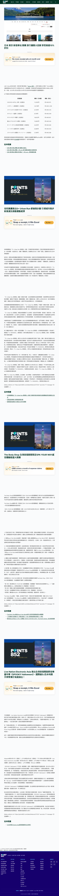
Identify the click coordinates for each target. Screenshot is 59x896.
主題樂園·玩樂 (23, 878)
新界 (21, 867)
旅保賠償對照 (3, 871)
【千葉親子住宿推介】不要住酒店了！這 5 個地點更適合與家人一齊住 (25, 616)
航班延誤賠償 (3, 863)
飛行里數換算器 (4, 861)
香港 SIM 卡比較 (26, 890)
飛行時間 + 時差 (4, 869)
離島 (21, 869)
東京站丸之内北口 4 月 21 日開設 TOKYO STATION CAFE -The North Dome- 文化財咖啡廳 (31, 618)
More (51, 1)
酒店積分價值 (3, 867)
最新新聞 (12, 871)
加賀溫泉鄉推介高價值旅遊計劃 (15, 399)
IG (54, 861)
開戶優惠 (34, 1)
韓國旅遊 (32, 863)
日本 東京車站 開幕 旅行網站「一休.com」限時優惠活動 (21, 152)
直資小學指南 (41, 890)
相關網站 (42, 867)
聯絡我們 (42, 869)
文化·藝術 (22, 876)
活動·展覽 (22, 871)
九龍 (21, 865)
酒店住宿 (12, 869)
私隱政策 (42, 865)
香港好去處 (28, 1)
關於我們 (42, 861)
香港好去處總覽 (23, 861)
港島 (21, 863)
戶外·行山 (22, 874)
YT (54, 864)
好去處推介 (23, 882)
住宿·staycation (23, 886)
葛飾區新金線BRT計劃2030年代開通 (16, 401)
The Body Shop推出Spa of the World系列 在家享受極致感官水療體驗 (25, 614)
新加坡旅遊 (32, 865)
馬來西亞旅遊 (32, 867)
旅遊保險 (38, 1)
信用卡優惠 (13, 863)
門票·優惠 (22, 884)
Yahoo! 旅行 (31, 86)
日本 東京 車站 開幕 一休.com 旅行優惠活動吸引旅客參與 (22, 150)
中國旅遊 (32, 869)
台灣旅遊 (32, 861)
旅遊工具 (12, 1)
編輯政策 (42, 863)
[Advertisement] (29, 76)
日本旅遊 (21, 1)
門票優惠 (17, 1)
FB (51, 861)
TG (51, 864)
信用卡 (43, 1)
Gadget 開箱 (36, 890)
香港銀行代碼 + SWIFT (3, 874)
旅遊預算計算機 (4, 865)
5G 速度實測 (31, 890)
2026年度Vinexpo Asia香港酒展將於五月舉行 (19, 825)
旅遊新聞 (47, 1)
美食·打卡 (22, 880)
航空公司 (12, 867)
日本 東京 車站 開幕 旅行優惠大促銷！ (17, 148)
